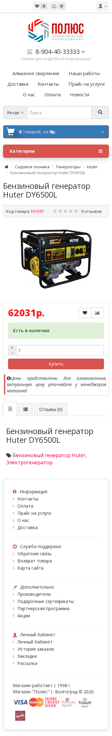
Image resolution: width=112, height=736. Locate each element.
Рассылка (27, 663)
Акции (23, 616)
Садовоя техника (32, 167)
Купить (56, 364)
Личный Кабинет (35, 642)
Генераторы (68, 167)
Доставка (27, 527)
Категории (22, 151)
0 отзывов (91, 211)
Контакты (27, 499)
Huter (92, 167)
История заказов (35, 649)
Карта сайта (30, 568)
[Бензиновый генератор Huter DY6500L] (56, 259)
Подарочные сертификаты (45, 601)
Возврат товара (34, 561)
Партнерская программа (43, 608)
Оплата (25, 506)
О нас (23, 520)
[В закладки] (85, 313)
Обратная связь (34, 554)
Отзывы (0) (51, 409)
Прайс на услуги (34, 513)
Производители (34, 594)
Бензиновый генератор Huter (49, 455)
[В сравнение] (97, 313)
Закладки (27, 656)
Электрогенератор (29, 462)
